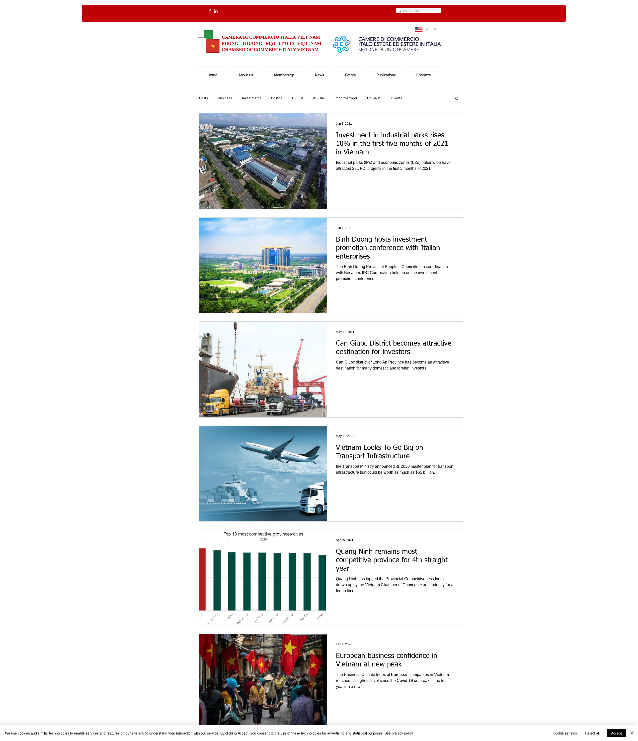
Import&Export (345, 98)
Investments (251, 98)
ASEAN (318, 98)
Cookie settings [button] (565, 733)
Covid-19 (374, 98)
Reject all (592, 733)
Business (225, 98)
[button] (319, 73)
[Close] (632, 733)
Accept (616, 733)
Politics (276, 98)
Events (396, 98)
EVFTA (297, 98)
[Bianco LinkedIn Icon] (215, 11)
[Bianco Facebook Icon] (210, 11)
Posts (203, 98)
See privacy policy (399, 733)
